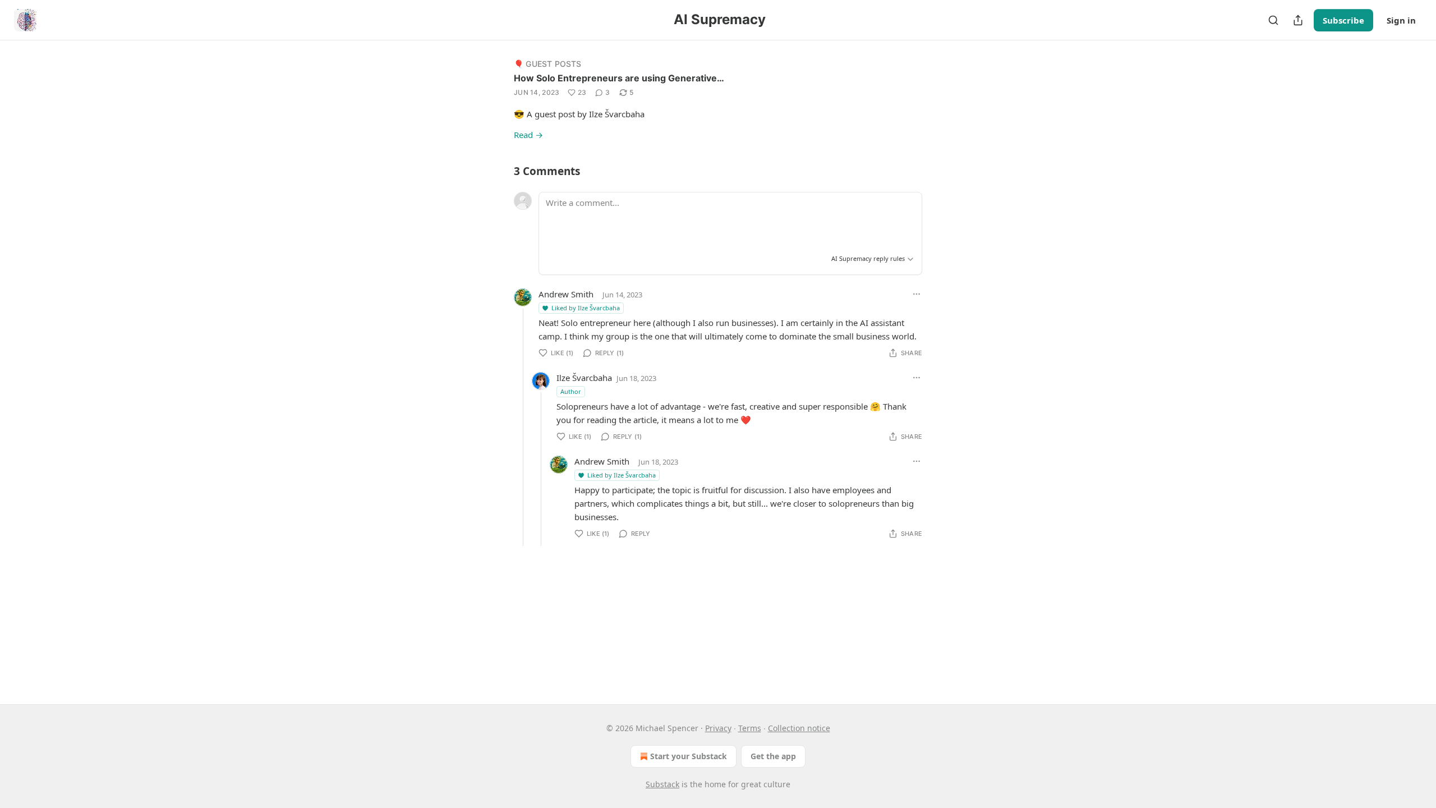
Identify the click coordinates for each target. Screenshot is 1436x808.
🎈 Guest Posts (548, 63)
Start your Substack (688, 756)
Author (570, 391)
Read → (528, 134)
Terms (749, 728)
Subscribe (1343, 20)
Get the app (773, 756)
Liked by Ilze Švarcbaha (585, 308)
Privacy (718, 728)
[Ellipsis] (917, 294)
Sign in (1401, 20)
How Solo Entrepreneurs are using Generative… (619, 78)
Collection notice (799, 728)
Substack (662, 784)
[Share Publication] (1298, 20)
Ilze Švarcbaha (584, 377)
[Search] (1273, 20)
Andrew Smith (565, 294)
